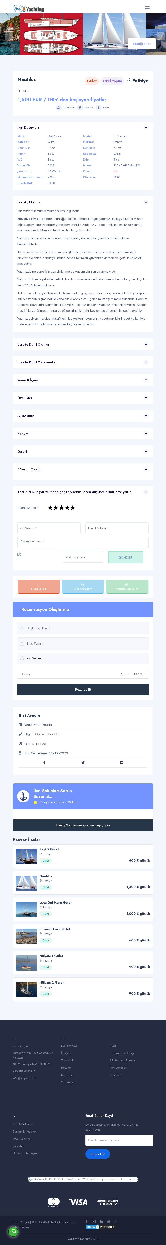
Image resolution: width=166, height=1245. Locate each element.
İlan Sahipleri (118, 1067)
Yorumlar (67, 1082)
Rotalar (66, 1067)
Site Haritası (21, 1227)
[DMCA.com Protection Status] (100, 1226)
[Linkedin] (102, 1222)
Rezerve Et (83, 689)
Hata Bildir (38, 589)
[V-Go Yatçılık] (29, 6)
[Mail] (121, 763)
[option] (114, 34)
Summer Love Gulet (54, 929)
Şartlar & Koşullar (24, 1131)
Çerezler (18, 1146)
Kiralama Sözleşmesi (26, 1153)
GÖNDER (125, 557)
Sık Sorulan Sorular (122, 1060)
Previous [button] (7, 34)
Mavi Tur (66, 1075)
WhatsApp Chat (127, 589)
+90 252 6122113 (24, 1071)
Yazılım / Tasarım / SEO (83, 1239)
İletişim (65, 1053)
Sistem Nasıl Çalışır (122, 1053)
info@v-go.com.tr (24, 1078)
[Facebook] (44, 763)
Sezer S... (42, 796)
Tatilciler (115, 1075)
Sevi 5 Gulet (49, 849)
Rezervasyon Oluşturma (45, 609)
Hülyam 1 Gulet (51, 956)
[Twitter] (83, 763)
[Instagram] (95, 1222)
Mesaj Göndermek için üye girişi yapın (83, 825)
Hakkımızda (69, 1046)
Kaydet (96, 1154)
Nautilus (45, 876)
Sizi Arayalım (83, 589)
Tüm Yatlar (68, 1060)
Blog (113, 1046)
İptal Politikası (22, 1139)
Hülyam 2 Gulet (51, 982)
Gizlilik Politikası (23, 1124)
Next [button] (159, 34)
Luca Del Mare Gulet (55, 902)
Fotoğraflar (142, 44)
